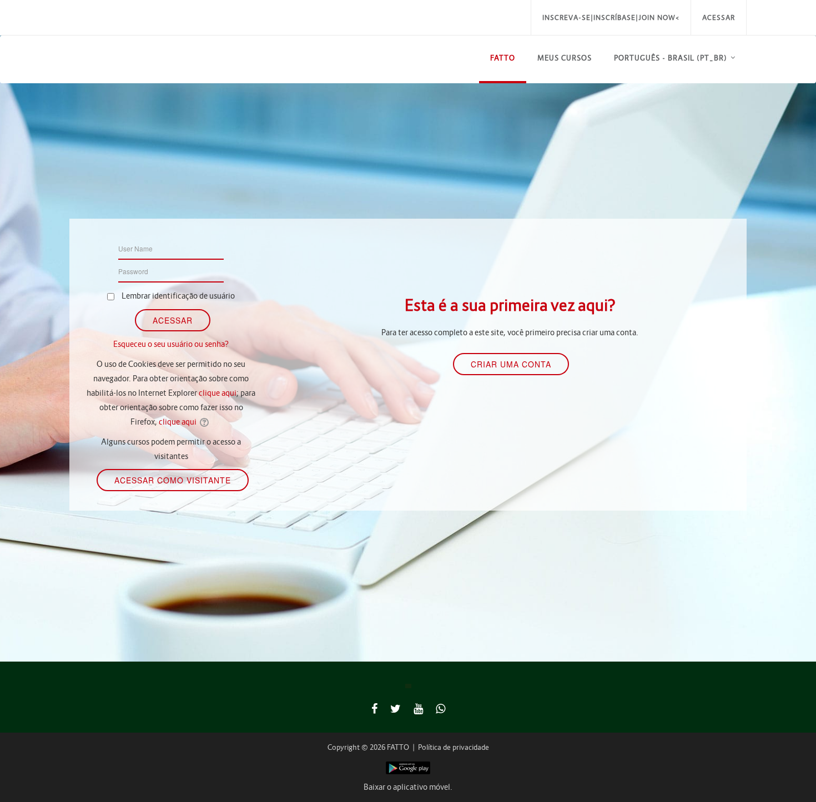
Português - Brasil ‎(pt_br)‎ (670, 58)
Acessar (718, 17)
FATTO (502, 58)
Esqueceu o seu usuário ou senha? (171, 344)
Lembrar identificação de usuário (178, 296)
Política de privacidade (453, 747)
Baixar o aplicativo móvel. (408, 787)
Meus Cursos (564, 58)
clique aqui (217, 393)
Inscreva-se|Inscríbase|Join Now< (610, 17)
